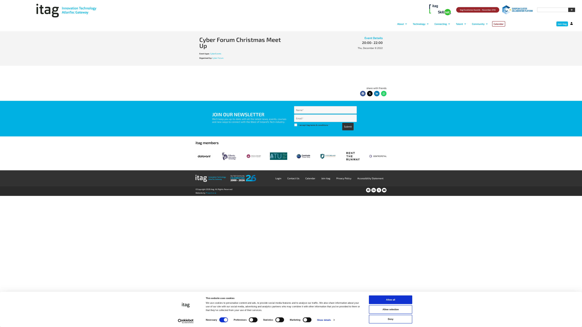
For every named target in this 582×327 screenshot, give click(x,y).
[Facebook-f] (368, 190)
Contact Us (293, 178)
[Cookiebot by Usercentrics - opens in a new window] (185, 321)
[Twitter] (379, 190)
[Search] (571, 10)
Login (278, 178)
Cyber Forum (217, 58)
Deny (390, 319)
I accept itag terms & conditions (314, 125)
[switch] (253, 319)
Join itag (325, 178)
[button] (363, 93)
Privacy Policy (343, 178)
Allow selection (391, 309)
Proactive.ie (211, 193)
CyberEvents (215, 53)
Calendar (310, 178)
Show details (324, 320)
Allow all (390, 299)
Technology (419, 23)
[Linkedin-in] (373, 190)
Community (478, 23)
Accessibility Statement (370, 178)
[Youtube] (384, 190)
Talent (459, 23)
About (400, 23)
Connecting (441, 23)
